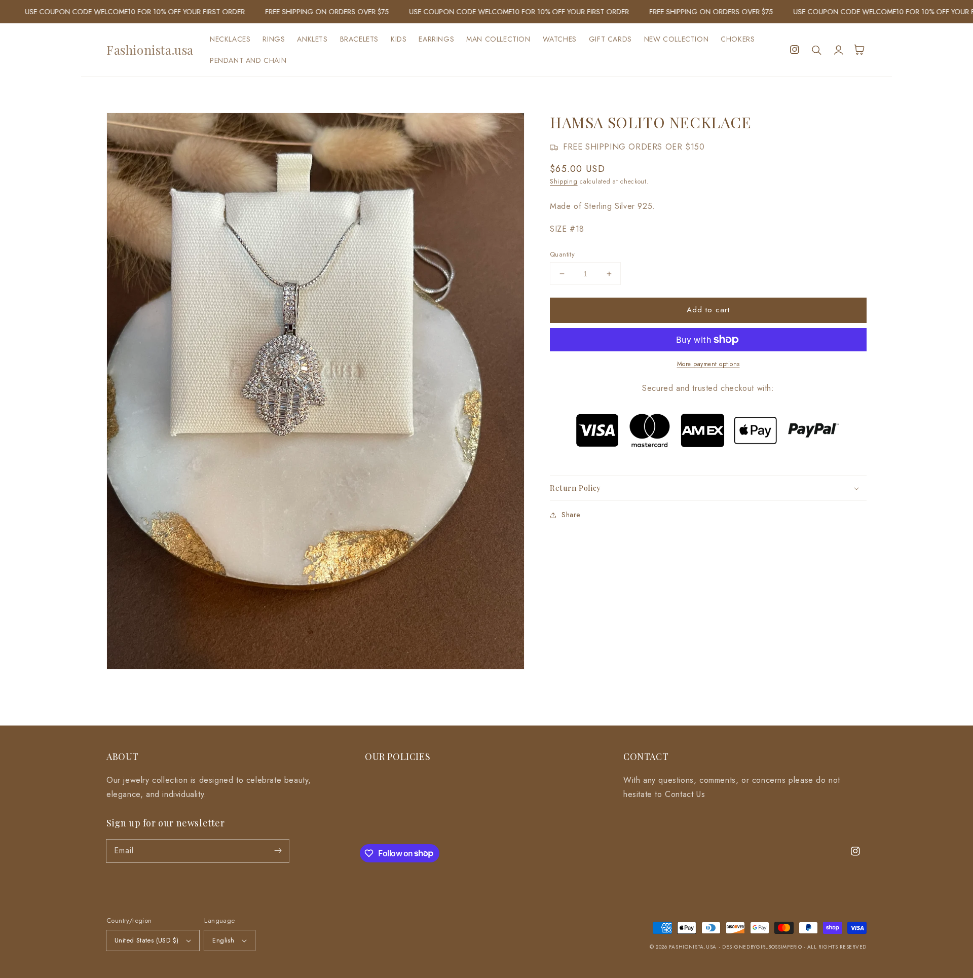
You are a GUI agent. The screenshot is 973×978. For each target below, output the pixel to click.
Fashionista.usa (693, 947)
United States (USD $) (146, 940)
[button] (817, 50)
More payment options (708, 364)
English (223, 940)
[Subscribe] (278, 851)
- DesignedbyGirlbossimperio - (763, 947)
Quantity (562, 254)
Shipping (564, 181)
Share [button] (571, 515)
